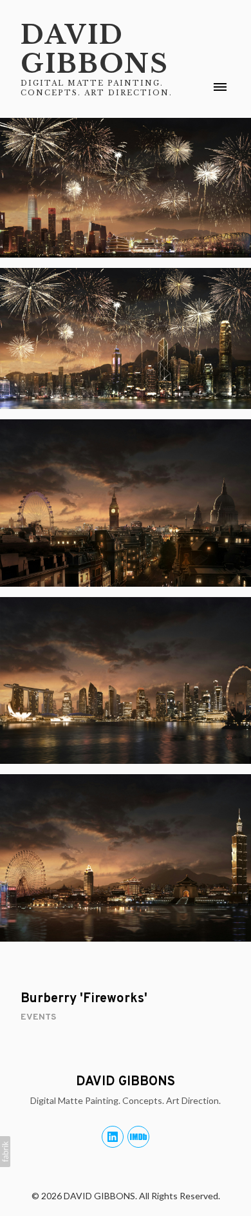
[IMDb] (138, 1137)
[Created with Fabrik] (5, 1151)
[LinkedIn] (113, 1137)
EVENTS (38, 1017)
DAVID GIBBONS (125, 1082)
